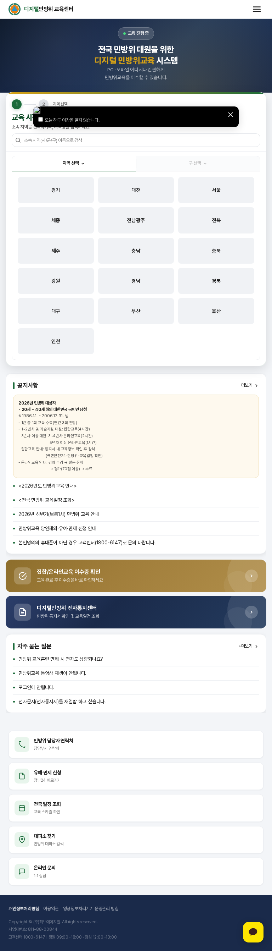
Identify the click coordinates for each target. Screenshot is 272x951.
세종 (56, 220)
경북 (216, 281)
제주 (56, 251)
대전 (136, 190)
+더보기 (245, 646)
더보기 (247, 385)
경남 (136, 281)
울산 (216, 311)
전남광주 (136, 220)
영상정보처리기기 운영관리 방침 (91, 908)
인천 (56, 341)
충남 (136, 251)
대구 (56, 311)
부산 (136, 311)
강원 (56, 281)
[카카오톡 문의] (253, 932)
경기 (56, 190)
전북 (216, 220)
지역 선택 (71, 163)
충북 (216, 251)
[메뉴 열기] (257, 9)
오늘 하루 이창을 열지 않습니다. (72, 120)
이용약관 (50, 908)
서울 (216, 190)
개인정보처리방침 (23, 908)
